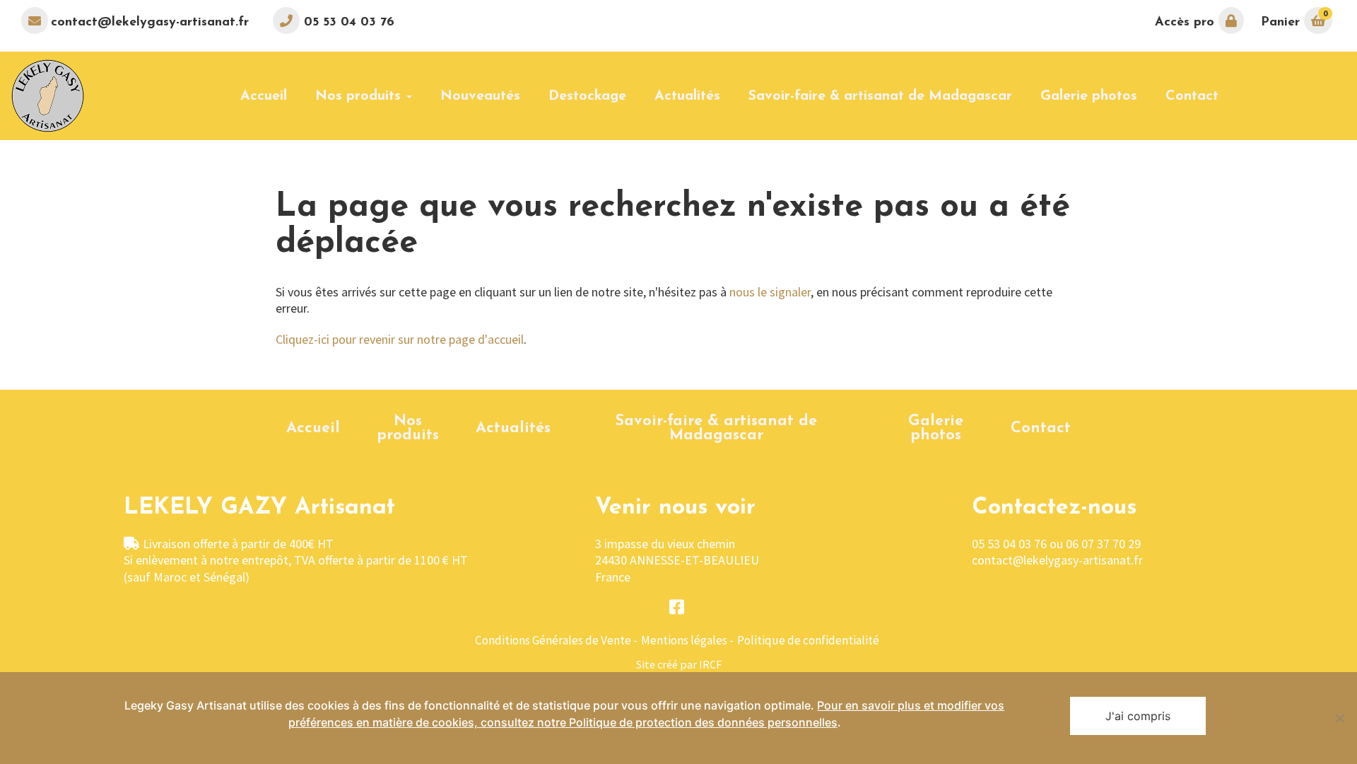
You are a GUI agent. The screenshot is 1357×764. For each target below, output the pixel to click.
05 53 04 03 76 (347, 22)
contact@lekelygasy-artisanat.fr (150, 22)
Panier (1294, 18)
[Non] (1339, 718)
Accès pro (1186, 22)
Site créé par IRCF (679, 664)
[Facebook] (676, 607)
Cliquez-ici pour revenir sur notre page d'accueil (400, 339)
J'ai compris (1137, 716)
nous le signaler (770, 292)
